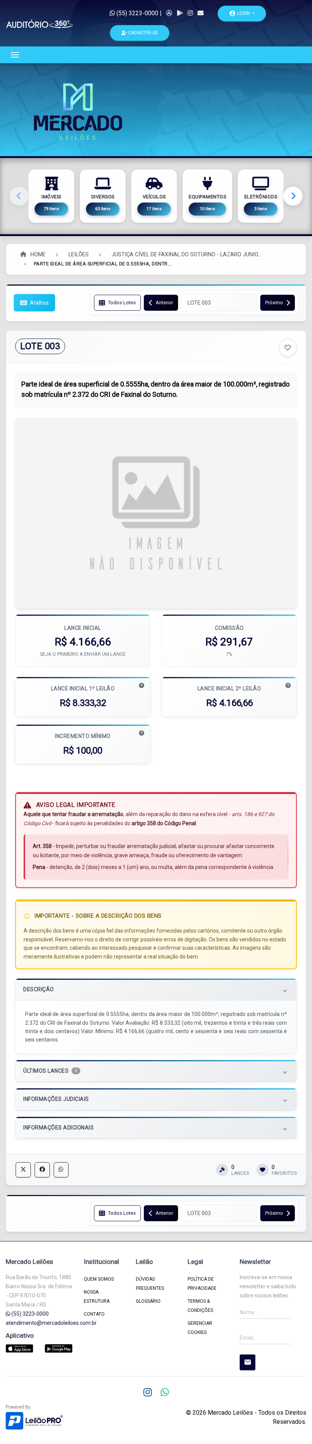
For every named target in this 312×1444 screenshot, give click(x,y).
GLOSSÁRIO (148, 1301)
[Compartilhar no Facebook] (42, 1169)
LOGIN (240, 13)
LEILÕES (78, 254)
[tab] (156, 989)
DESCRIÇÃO (156, 990)
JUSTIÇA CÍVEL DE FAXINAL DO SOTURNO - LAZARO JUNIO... (186, 254)
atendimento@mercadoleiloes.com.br (51, 1323)
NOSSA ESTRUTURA (97, 1296)
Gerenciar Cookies (200, 1328)
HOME (37, 254)
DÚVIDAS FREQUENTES (150, 1283)
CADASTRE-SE (142, 32)
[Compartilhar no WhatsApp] (61, 1169)
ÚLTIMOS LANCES (156, 1072)
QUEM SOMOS (99, 1279)
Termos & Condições (200, 1306)
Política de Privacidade (202, 1283)
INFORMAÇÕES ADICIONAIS (156, 1129)
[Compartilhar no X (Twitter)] (23, 1169)
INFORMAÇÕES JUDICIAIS (156, 1100)
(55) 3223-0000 (136, 13)
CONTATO (94, 1314)
